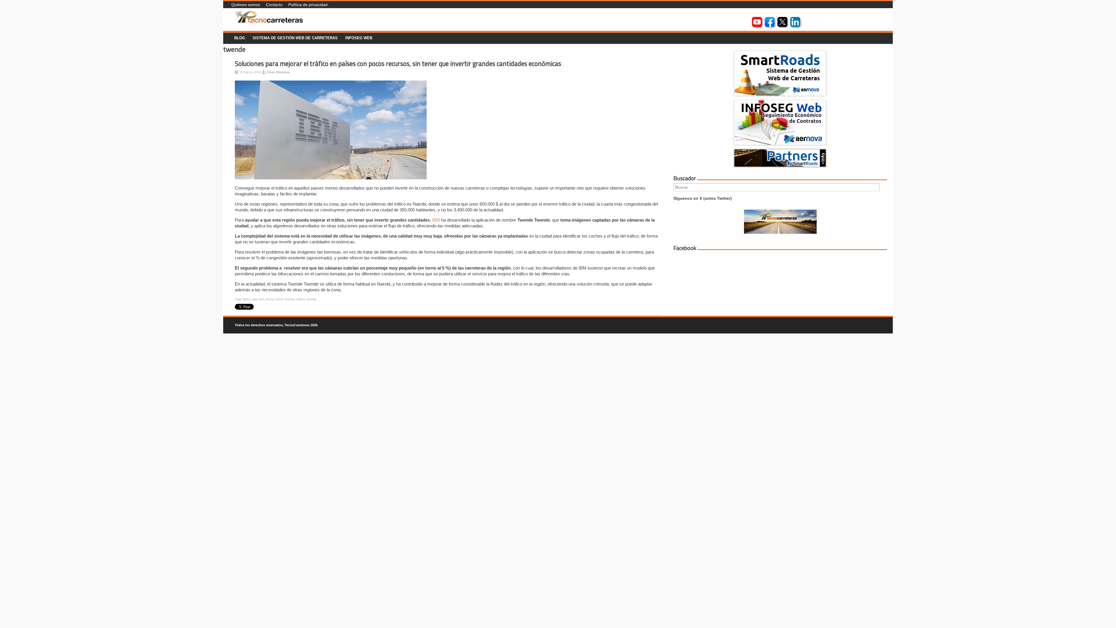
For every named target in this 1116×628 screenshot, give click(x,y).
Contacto (274, 4)
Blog (239, 38)
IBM (436, 219)
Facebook (684, 248)
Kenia (270, 299)
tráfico (300, 299)
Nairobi (289, 299)
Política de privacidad (308, 4)
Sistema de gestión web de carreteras (295, 38)
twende (312, 299)
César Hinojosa (277, 72)
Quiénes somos (245, 4)
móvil (279, 299)
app (254, 299)
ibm (261, 299)
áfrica (247, 299)
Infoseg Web (358, 38)
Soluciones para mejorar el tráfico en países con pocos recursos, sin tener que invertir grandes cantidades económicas (398, 64)
